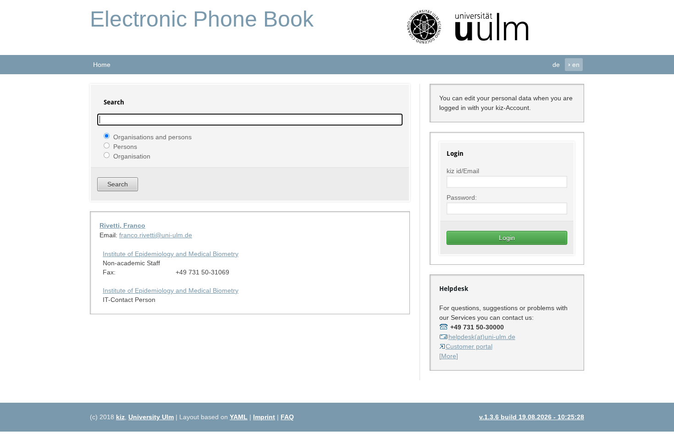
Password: (462, 197)
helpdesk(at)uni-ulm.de (481, 336)
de (556, 64)
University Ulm (151, 417)
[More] (448, 356)
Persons (125, 146)
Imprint (264, 417)
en (574, 64)
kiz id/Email (463, 171)
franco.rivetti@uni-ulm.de (155, 235)
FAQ (287, 417)
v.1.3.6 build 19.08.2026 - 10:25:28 (531, 417)
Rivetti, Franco (122, 225)
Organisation (131, 155)
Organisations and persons (152, 136)
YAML (239, 417)
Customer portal (469, 346)
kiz (120, 417)
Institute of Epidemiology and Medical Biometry (170, 253)
